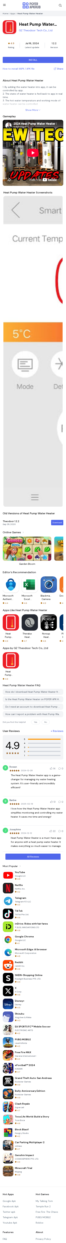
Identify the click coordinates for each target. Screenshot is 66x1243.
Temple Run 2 (43, 1206)
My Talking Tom (44, 1201)
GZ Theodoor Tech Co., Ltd (35, 30)
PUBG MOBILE (43, 1217)
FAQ (5, 1238)
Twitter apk (9, 1211)
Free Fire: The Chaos (47, 1211)
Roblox (39, 1222)
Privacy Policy (43, 1238)
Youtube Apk (10, 1222)
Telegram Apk (10, 1217)
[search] (60, 5)
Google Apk (9, 1201)
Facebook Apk (11, 1206)
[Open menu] (4, 5)
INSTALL (33, 59)
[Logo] (32, 5)
